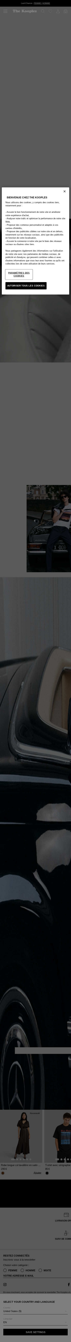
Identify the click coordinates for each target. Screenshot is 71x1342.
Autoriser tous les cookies (26, 285)
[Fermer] (64, 191)
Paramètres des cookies (19, 274)
